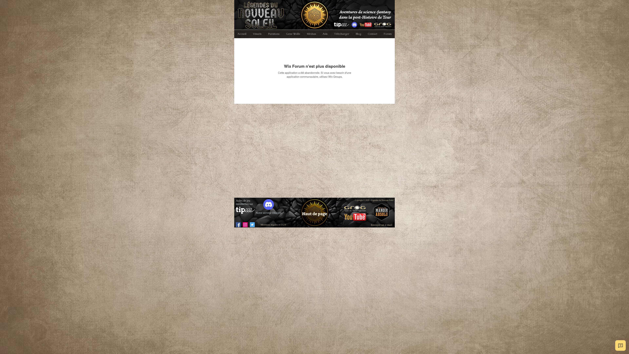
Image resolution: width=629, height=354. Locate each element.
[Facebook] (238, 224)
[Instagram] (245, 224)
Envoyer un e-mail (381, 224)
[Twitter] (252, 224)
